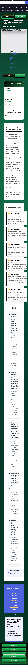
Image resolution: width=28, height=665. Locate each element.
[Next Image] (25, 41)
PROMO (15, 645)
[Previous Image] (2, 41)
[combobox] (12, 2)
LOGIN (7, 16)
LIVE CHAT (15, 660)
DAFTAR (20, 16)
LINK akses (15, 656)
